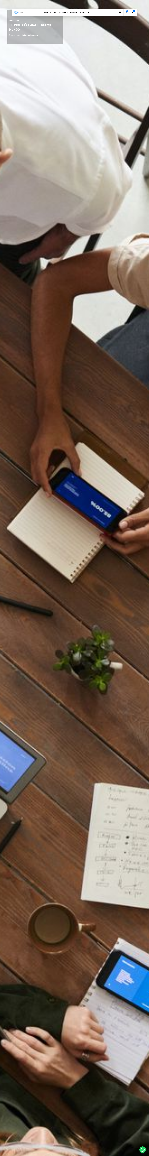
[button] (88, 12)
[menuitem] (46, 12)
